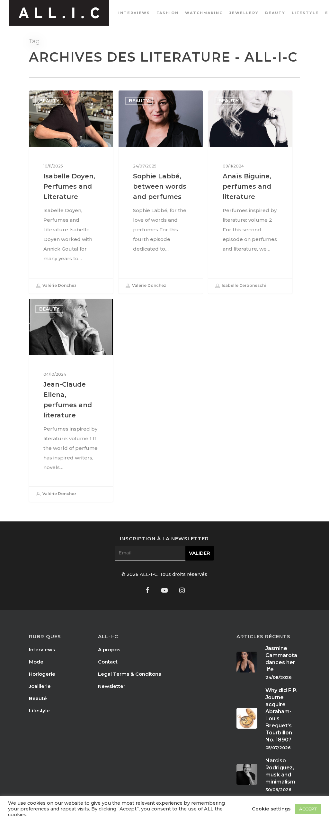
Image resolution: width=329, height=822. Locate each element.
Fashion (167, 13)
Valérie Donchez (58, 285)
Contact (108, 662)
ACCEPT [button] (308, 808)
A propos (109, 649)
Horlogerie (42, 674)
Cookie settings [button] (271, 809)
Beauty (275, 13)
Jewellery (244, 13)
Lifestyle (305, 13)
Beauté (38, 698)
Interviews (134, 13)
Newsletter (111, 686)
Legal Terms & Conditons (129, 674)
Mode (36, 662)
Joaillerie (40, 686)
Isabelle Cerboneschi (243, 285)
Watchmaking (204, 13)
